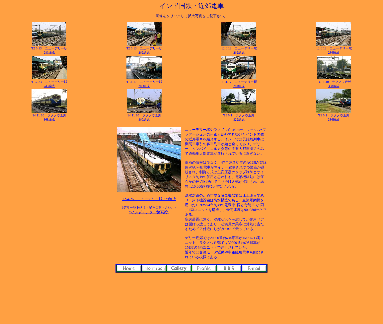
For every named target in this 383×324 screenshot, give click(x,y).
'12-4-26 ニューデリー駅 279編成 (149, 199)
